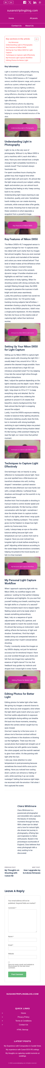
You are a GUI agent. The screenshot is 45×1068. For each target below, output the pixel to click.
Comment (12, 908)
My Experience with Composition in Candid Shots (22, 1046)
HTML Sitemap (22, 1030)
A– (11, 2)
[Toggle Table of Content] (35, 39)
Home (11, 18)
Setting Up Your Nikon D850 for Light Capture (19, 51)
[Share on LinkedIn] (35, 2)
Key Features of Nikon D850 (16, 47)
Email (10, 945)
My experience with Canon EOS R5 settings (22, 1049)
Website (11, 954)
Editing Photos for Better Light (17, 60)
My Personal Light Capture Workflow (19, 58)
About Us (29, 25)
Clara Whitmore (26, 806)
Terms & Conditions (23, 1021)
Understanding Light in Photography (19, 45)
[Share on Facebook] (25, 2)
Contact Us (17, 25)
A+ (6, 2)
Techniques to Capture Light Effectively (20, 55)
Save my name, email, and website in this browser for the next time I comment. (21, 966)
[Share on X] (30, 2)
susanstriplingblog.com (22, 10)
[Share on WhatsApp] (40, 2)
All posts (34, 18)
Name (11, 936)
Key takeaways (13, 42)
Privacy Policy (23, 1017)
